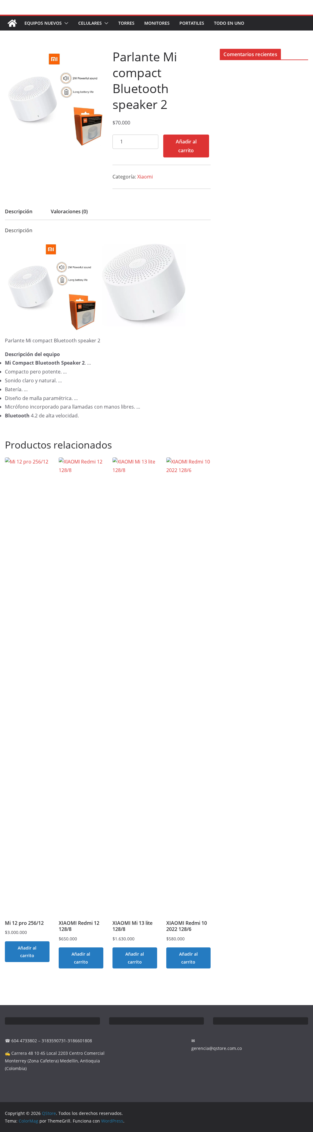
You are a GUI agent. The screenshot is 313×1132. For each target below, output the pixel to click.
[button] (65, 23)
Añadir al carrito (186, 146)
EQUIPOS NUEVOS (43, 23)
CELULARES (90, 23)
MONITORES (157, 23)
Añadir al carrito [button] (27, 951)
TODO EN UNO (229, 23)
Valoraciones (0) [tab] (69, 211)
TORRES (126, 23)
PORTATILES (191, 23)
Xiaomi (145, 176)
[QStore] (12, 23)
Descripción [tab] (18, 211)
